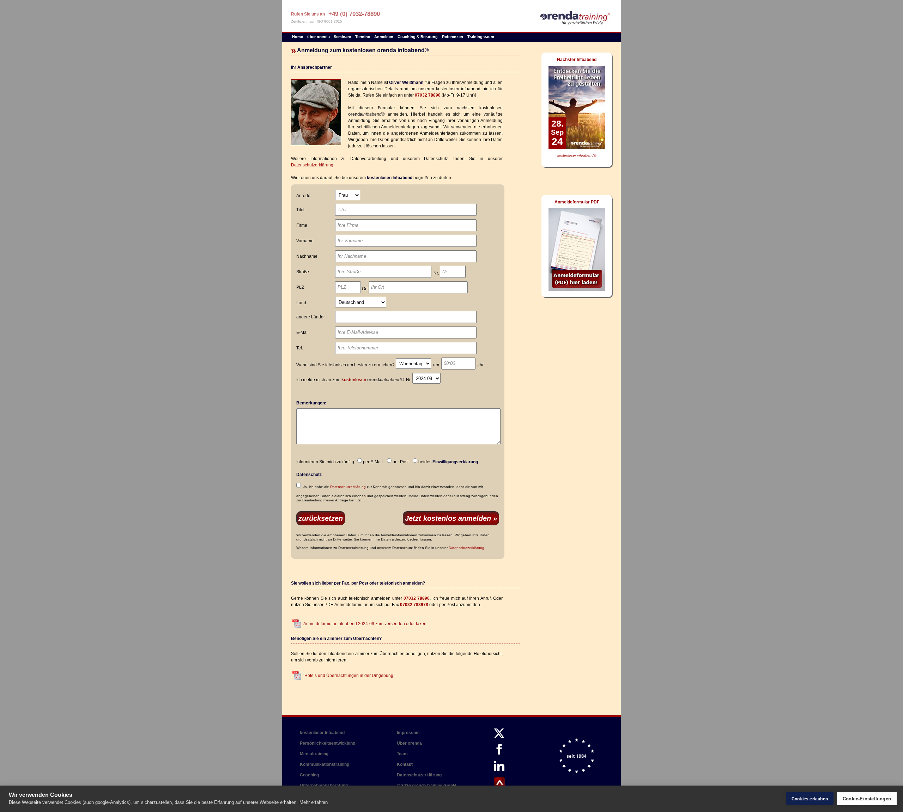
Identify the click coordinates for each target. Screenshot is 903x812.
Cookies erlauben (810, 798)
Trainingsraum (480, 37)
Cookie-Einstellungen (867, 798)
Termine (362, 37)
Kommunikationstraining (324, 764)
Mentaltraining (314, 753)
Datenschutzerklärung (312, 165)
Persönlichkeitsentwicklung (327, 743)
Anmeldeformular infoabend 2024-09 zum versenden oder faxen (364, 623)
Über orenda (409, 743)
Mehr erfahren (313, 802)
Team (402, 753)
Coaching (309, 775)
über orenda (318, 37)
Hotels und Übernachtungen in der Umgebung (348, 675)
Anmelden (383, 37)
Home (297, 37)
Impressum (408, 732)
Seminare (342, 37)
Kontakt (405, 764)
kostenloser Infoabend (322, 732)
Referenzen (452, 37)
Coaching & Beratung (418, 37)
